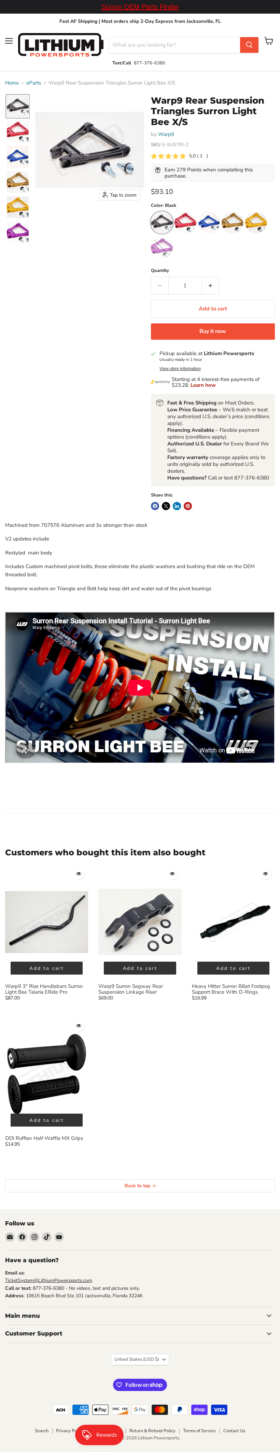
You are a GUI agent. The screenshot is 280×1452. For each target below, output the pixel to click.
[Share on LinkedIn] (177, 506)
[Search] (249, 45)
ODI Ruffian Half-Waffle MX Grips (44, 1138)
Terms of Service (199, 1431)
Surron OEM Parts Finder (140, 7)
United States (136, 1359)
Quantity (160, 270)
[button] (17, 106)
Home (12, 83)
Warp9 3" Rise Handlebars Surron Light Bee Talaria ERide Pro (44, 989)
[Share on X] (166, 506)
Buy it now (212, 331)
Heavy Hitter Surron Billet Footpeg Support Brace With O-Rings (231, 989)
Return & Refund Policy (152, 1431)
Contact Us (234, 1431)
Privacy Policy (70, 1431)
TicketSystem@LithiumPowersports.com (48, 1280)
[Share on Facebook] (155, 506)
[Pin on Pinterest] (188, 506)
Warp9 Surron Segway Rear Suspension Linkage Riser (130, 989)
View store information (180, 368)
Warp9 (166, 134)
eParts (33, 83)
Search (41, 1431)
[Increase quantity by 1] (210, 285)
